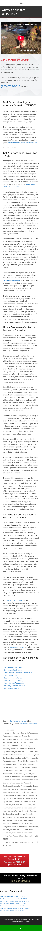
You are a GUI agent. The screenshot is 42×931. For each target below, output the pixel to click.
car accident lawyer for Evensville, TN (22, 142)
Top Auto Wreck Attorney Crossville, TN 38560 (13, 903)
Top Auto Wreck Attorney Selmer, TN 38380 (12, 911)
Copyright (5, 919)
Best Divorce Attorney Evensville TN (18, 672)
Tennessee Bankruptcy (13, 670)
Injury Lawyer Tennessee (14, 683)
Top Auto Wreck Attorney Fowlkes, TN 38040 (12, 906)
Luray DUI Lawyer (21, 919)
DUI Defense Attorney (13, 667)
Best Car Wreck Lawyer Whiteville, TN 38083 (12, 896)
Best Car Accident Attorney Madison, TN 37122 (13, 899)
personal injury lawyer (12, 280)
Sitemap (27, 922)
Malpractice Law (10, 675)
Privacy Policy (34, 919)
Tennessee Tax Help (12, 688)
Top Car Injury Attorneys (13, 678)
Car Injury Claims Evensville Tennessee (18, 795)
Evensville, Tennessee (28, 723)
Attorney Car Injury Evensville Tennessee (21, 733)
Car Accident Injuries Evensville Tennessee (20, 767)
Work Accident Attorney (13, 680)
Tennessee (9, 730)
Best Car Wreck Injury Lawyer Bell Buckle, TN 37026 (14, 908)
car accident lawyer (14, 600)
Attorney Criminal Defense (14, 685)
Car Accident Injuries (18, 721)
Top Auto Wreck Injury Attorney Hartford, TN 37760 (14, 901)
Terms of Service (17, 922)
